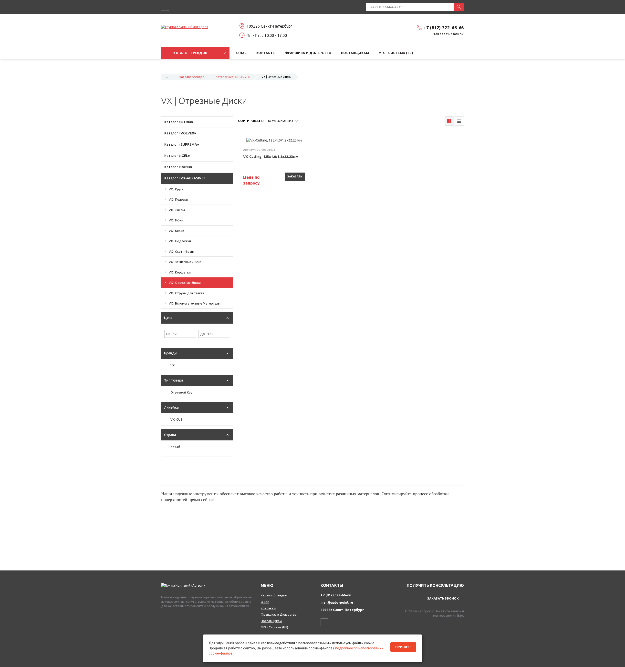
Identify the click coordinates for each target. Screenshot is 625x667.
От (168, 334)
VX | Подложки (180, 241)
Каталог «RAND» (178, 167)
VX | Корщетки (180, 272)
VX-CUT (176, 419)
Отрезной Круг (182, 392)
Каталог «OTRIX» (178, 122)
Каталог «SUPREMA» (181, 144)
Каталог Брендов (191, 76)
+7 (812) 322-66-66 (444, 27)
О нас (265, 601)
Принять (403, 647)
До (202, 334)
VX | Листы (177, 210)
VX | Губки (176, 220)
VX (172, 365)
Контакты (268, 608)
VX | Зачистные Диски (185, 261)
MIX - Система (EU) (274, 627)
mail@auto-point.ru (337, 602)
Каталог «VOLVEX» (180, 133)
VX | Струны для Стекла (186, 293)
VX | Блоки (176, 230)
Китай (175, 446)
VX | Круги (176, 189)
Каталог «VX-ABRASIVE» (233, 76)
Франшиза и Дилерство (279, 614)
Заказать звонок (448, 34)
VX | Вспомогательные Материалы (194, 303)
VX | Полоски (178, 199)
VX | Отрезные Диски (185, 282)
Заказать (294, 176)
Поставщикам (271, 621)
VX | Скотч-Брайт (182, 251)
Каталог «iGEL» (177, 156)
